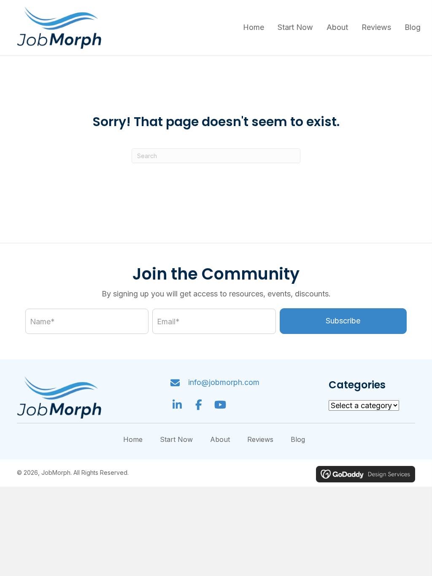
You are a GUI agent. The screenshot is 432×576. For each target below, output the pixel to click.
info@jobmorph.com (223, 382)
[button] (343, 321)
